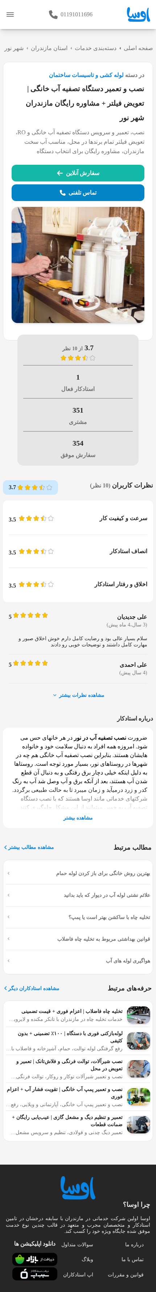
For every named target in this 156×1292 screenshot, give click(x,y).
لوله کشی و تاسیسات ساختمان (86, 75)
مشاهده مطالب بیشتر (31, 847)
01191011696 (77, 14)
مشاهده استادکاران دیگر (33, 988)
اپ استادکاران (78, 1274)
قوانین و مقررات (126, 1274)
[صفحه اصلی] (138, 14)
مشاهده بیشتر (78, 818)
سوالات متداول (77, 1244)
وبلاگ (87, 1259)
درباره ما (134, 1244)
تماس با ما (133, 1259)
